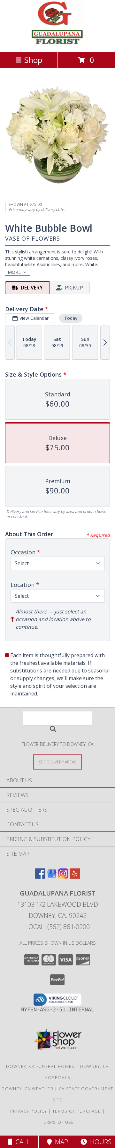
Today (70, 318)
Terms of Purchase (76, 1111)
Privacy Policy (28, 1111)
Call (21, 1141)
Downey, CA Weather (27, 1089)
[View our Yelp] (75, 876)
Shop (33, 60)
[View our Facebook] (40, 876)
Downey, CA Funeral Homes (40, 1066)
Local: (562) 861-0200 (57, 926)
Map (60, 1141)
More (14, 272)
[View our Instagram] (63, 876)
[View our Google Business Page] (52, 876)
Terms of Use (57, 1122)
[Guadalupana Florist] (57, 43)
